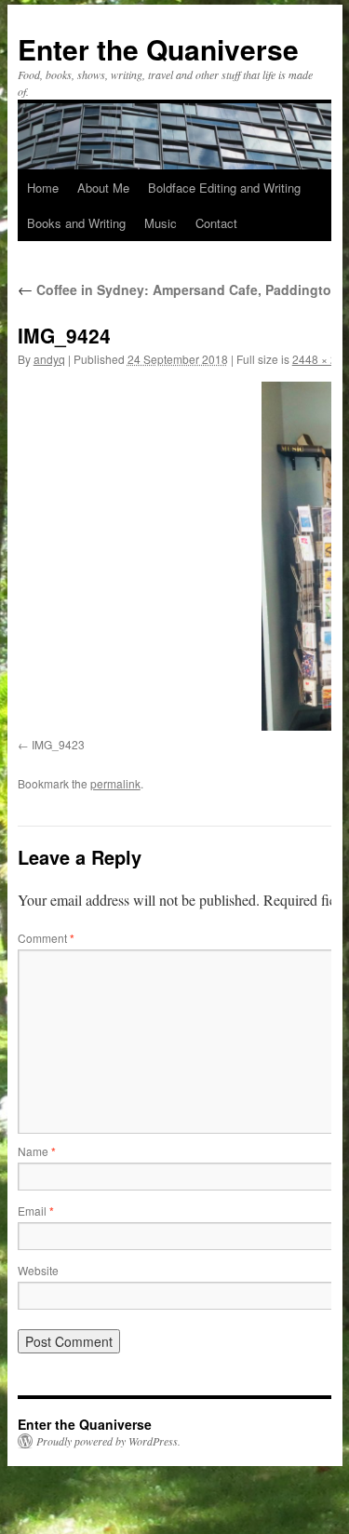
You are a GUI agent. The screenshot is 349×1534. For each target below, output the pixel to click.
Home (43, 187)
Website (38, 1270)
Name (37, 1151)
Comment (46, 938)
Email (36, 1210)
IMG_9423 (58, 744)
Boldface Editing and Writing (224, 187)
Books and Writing (76, 223)
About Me (103, 187)
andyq (49, 359)
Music (160, 223)
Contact (216, 223)
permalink (115, 783)
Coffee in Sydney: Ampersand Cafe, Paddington (179, 289)
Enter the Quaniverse (158, 49)
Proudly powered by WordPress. (108, 1440)
